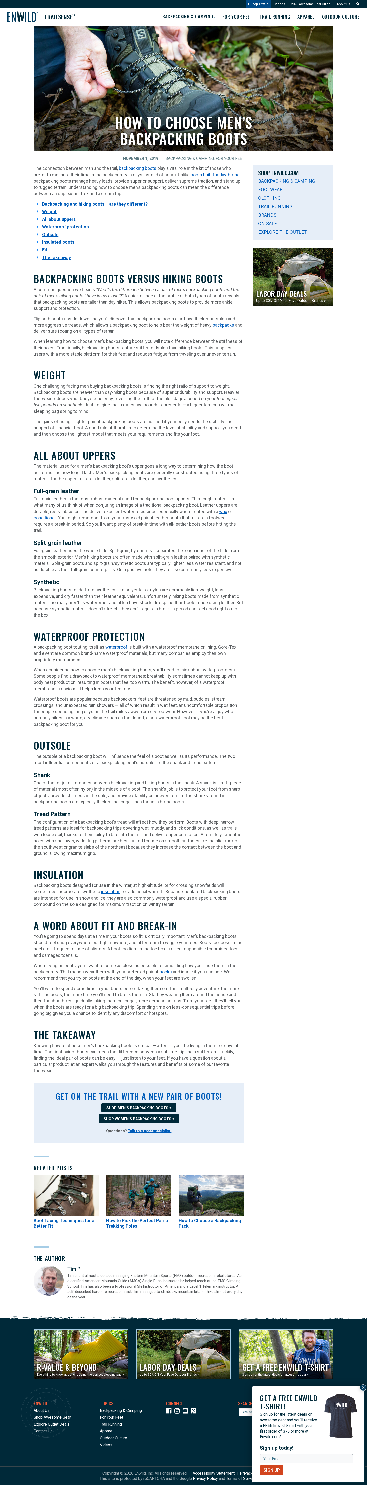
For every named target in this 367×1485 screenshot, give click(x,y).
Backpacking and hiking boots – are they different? (95, 204)
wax (223, 511)
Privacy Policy (205, 1478)
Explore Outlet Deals (52, 1424)
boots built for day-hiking (215, 174)
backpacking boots (137, 168)
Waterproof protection (65, 226)
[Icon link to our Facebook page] (170, 1411)
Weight (49, 211)
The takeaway (56, 257)
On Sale (267, 223)
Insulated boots (58, 242)
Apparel (306, 16)
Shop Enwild (259, 4)
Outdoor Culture (341, 16)
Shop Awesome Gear (52, 1417)
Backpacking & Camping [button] (187, 16)
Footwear (270, 189)
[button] (357, 4)
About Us (343, 4)
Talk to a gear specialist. (149, 1131)
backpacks (223, 325)
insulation (110, 891)
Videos (280, 4)
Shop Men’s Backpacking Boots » (138, 1108)
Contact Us (43, 1431)
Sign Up (271, 1470)
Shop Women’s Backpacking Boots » (139, 1119)
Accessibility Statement (214, 1473)
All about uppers (59, 219)
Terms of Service (241, 1478)
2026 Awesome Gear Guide (310, 4)
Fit (45, 249)
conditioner (45, 517)
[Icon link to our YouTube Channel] (186, 1411)
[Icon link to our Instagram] (178, 1411)
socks (166, 971)
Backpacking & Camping (189, 159)
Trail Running (275, 16)
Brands (267, 215)
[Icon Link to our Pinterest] (194, 1411)
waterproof (116, 647)
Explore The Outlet (282, 232)
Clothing (269, 198)
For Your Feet (237, 16)
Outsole (50, 234)
